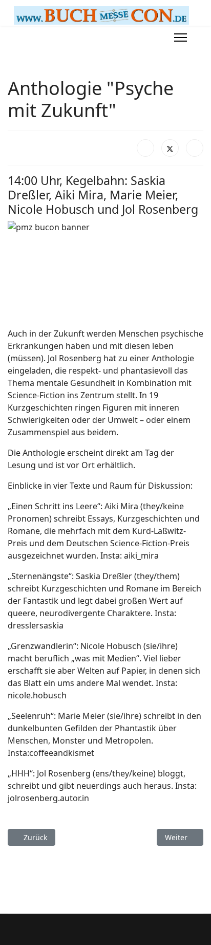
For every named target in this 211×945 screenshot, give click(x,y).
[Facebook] (145, 148)
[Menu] (180, 37)
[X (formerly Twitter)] (170, 148)
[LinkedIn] (194, 148)
